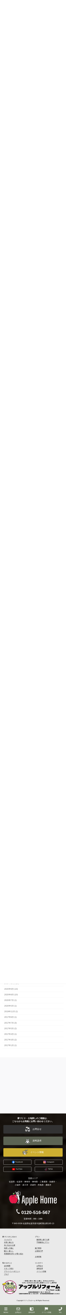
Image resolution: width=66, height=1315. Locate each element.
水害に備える (9, 1242)
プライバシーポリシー (12, 1271)
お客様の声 (39, 1251)
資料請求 (40, 1268)
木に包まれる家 (9, 1245)
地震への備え (9, 1248)
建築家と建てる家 (43, 1239)
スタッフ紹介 (9, 1268)
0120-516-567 (35, 1212)
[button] (33, 1129)
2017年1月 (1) (10, 1045)
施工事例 (38, 1248)
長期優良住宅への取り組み (13, 1254)
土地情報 (38, 1257)
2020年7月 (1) (10, 1000)
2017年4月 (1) (10, 1034)
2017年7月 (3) (10, 1023)
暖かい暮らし (9, 1251)
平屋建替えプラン (43, 1242)
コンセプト (8, 1239)
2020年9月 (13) (11, 989)
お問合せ (40, 1266)
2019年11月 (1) (11, 1011)
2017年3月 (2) (10, 1040)
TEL (60, 1312)
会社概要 (7, 1266)
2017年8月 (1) (10, 1017)
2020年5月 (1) (10, 1006)
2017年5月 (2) (10, 1028)
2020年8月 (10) (11, 995)
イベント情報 (41, 1271)
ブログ (6, 1274)
